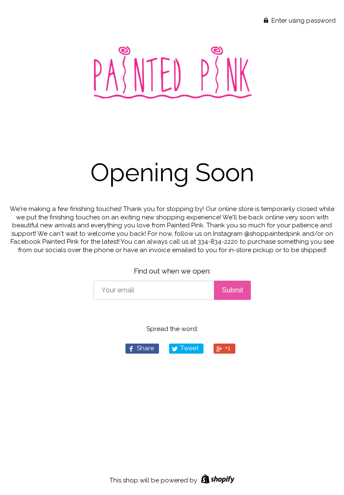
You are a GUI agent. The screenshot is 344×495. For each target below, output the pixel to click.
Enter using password (303, 20)
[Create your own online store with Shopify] (217, 480)
